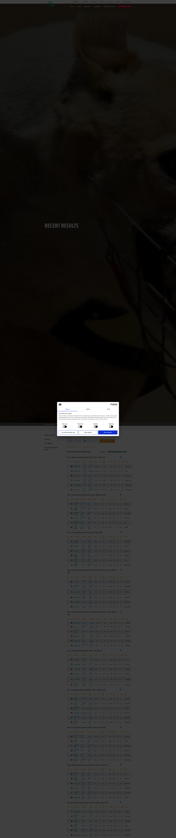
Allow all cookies (108, 432)
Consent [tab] (67, 409)
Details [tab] (88, 409)
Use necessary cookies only (68, 432)
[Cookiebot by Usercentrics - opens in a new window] (111, 405)
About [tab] (108, 409)
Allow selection (88, 432)
